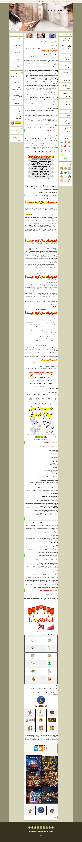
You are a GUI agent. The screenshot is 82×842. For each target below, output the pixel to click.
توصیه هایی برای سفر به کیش (17, 89)
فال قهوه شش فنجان (67, 80)
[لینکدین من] (29, 827)
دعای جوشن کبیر (67, 104)
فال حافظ (67, 1)
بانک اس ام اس (53, 1)
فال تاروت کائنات (18, 43)
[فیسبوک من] (47, 827)
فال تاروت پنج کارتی (18, 52)
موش (33, 658)
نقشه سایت (37, 833)
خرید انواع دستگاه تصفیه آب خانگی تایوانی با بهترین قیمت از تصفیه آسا (16, 77)
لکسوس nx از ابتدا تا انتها (17, 82)
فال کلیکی (68, 115)
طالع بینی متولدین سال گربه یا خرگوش (58, 10)
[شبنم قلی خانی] (29, 36)
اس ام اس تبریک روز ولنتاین (66, 48)
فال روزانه (58, 1)
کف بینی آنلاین (68, 88)
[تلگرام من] (50, 827)
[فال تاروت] (50, 763)
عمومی (51, 817)
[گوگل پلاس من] (35, 827)
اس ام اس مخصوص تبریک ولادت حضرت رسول (66, 45)
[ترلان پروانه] (41, 36)
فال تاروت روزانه (18, 38)
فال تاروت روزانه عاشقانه (17, 64)
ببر (49, 682)
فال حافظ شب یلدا (18, 116)
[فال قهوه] (50, 779)
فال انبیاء (69, 67)
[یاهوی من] (52, 827)
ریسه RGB (68, 131)
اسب (32, 682)
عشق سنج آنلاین (68, 123)
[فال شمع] (34, 779)
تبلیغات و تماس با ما (40, 1)
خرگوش (49, 674)
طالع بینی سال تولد (67, 184)
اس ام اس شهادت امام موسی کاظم (65, 43)
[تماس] (41, 827)
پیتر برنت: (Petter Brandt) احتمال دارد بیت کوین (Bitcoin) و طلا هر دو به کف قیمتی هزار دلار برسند (16, 86)
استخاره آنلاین (47, 1)
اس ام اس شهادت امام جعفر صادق (65, 40)
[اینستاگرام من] (44, 827)
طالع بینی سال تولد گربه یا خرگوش (46, 42)
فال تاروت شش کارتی (18, 54)
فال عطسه (19, 132)
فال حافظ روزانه (19, 113)
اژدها (33, 674)
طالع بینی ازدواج (68, 96)
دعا (69, 107)
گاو (49, 643)
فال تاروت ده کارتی (18, 59)
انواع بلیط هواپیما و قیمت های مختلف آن (16, 92)
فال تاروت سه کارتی (18, 47)
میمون (49, 658)
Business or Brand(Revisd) (18, 80)
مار (49, 666)
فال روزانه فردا (19, 140)
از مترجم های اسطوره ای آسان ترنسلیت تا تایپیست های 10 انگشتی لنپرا (17, 100)
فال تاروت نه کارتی (18, 57)
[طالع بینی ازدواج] (41, 700)
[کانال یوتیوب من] (32, 827)
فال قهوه (69, 75)
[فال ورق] (34, 796)
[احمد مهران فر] (52, 36)
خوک (32, 651)
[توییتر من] (38, 827)
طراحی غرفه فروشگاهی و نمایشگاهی (18, 95)
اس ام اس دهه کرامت (67, 38)
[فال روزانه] (34, 763)
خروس (33, 643)
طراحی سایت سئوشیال (18, 103)
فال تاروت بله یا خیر (18, 66)
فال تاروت (63, 1)
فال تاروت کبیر (19, 40)
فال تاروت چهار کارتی (18, 50)
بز (49, 651)
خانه (71, 1)
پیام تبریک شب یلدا (18, 118)
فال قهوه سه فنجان (67, 78)
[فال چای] (50, 796)
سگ (32, 666)
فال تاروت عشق (19, 61)
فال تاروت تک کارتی (18, 45)
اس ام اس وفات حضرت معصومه (65, 51)
